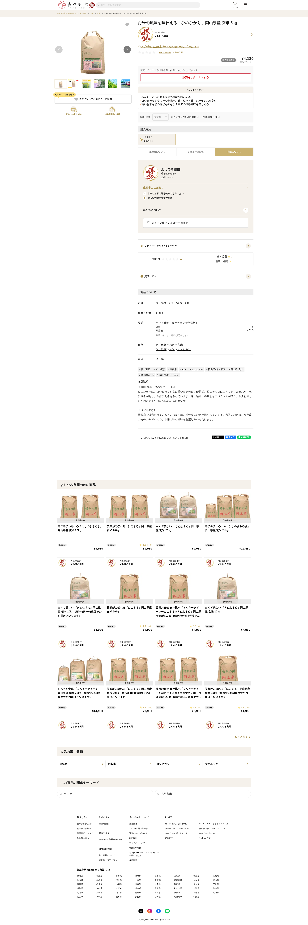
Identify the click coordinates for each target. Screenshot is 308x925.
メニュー (245, 7)
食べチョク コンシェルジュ (177, 828)
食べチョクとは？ (85, 824)
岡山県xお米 (147, 375)
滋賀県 (80, 888)
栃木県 (80, 880)
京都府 (99, 888)
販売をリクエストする (196, 77)
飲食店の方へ (83, 838)
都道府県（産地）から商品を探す (94, 869)
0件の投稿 (178, 52)
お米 (172, 344)
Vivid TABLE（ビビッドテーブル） (214, 824)
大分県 (138, 897)
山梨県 (119, 884)
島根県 (216, 888)
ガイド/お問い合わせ (138, 828)
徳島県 (138, 892)
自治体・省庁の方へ (108, 860)
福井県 (99, 884)
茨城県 (216, 876)
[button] (195, 255)
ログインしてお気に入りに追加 (95, 99)
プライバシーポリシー (139, 843)
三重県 (216, 884)
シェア (231, 437)
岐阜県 (158, 884)
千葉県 (138, 880)
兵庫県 (138, 888)
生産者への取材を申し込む (111, 839)
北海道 (80, 876)
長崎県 (99, 897)
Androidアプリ (205, 838)
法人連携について (107, 855)
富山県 (216, 880)
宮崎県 (158, 897)
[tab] (195, 152)
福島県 (196, 876)
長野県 (138, 884)
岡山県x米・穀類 (216, 369)
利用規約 (133, 838)
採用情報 (133, 860)
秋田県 (158, 876)
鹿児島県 (178, 897)
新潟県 (196, 880)
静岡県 (177, 884)
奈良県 (158, 888)
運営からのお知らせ (138, 833)
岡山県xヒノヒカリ (168, 375)
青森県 (99, 876)
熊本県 (119, 897)
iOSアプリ (170, 838)
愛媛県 (177, 892)
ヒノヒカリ (184, 349)
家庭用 (173, 369)
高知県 (196, 892)
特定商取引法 (135, 848)
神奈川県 (178, 880)
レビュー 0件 (165, 52)
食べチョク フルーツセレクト (212, 828)
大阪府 (119, 888)
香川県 (158, 892)
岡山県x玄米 (237, 369)
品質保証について (85, 833)
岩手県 (119, 876)
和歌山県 (178, 888)
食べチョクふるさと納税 (176, 824)
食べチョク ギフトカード (176, 833)
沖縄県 (196, 897)
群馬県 (99, 880)
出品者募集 (104, 824)
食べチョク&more (207, 833)
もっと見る (241, 737)
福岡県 (216, 892)
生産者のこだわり (153, 187)
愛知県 (196, 884)
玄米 (180, 344)
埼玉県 (119, 880)
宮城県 (138, 876)
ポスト (218, 437)
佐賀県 (80, 897)
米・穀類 (161, 344)
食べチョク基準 (84, 828)
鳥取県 (196, 888)
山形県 (177, 876)
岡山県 (160, 359)
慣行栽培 (145, 369)
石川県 (80, 884)
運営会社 (133, 824)
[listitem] (81, 764)
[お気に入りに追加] (127, 24)
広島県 (99, 892)
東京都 (158, 880)
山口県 (119, 892)
